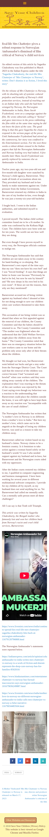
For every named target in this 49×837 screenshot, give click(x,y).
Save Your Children (20, 826)
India (6, 773)
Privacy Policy (38, 826)
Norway (18, 773)
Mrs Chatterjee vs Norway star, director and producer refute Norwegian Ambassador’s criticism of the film (36, 795)
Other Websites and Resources (20, 820)
